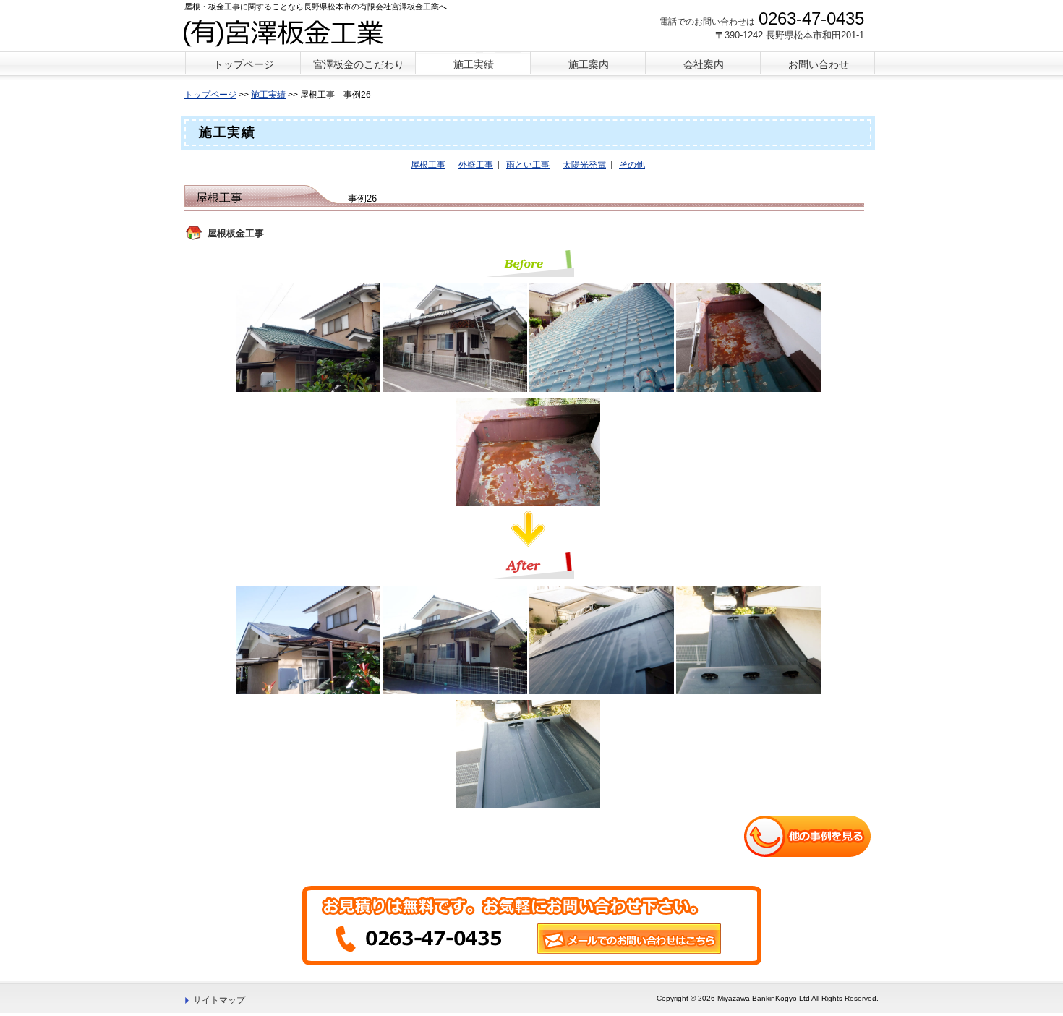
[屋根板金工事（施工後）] (312, 639)
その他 (632, 165)
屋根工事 (428, 165)
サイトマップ (219, 1000)
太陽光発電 (584, 165)
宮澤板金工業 (291, 32)
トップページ (210, 95)
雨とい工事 (528, 165)
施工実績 (268, 95)
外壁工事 (475, 165)
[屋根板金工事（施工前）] (312, 337)
